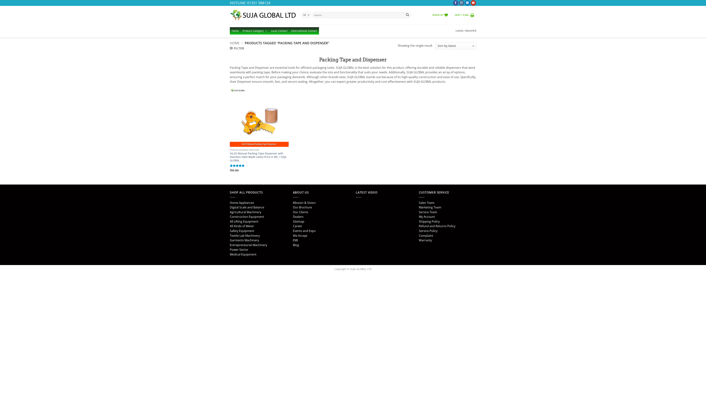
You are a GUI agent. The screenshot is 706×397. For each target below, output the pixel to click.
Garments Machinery (244, 240)
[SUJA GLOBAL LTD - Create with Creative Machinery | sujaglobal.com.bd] (263, 15)
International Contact (304, 31)
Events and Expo (304, 231)
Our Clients (300, 212)
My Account (427, 217)
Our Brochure (302, 207)
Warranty (425, 240)
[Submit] (407, 15)
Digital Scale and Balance (247, 207)
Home (235, 31)
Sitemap (298, 221)
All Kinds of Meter (242, 226)
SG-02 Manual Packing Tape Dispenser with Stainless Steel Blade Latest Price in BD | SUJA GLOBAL (258, 157)
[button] (464, 15)
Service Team (428, 212)
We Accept (300, 236)
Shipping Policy (429, 221)
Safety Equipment (242, 231)
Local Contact (279, 31)
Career (297, 226)
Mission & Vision (304, 203)
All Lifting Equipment (244, 221)
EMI (295, 240)
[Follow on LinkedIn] (467, 3)
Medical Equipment (243, 254)
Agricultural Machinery (245, 212)
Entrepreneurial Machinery (248, 245)
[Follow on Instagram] (461, 3)
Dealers (298, 217)
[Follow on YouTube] (473, 3)
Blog (296, 245)
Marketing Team (430, 207)
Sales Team (426, 203)
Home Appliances (242, 203)
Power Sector (239, 250)
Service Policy (428, 231)
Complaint (426, 236)
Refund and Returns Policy (437, 226)
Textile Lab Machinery (245, 236)
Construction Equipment (247, 217)
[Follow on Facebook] (455, 3)
